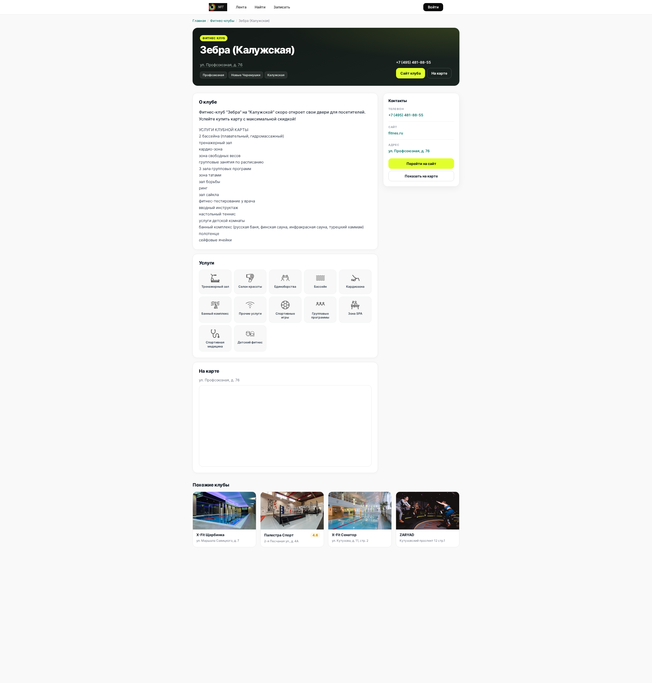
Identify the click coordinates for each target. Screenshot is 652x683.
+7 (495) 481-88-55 (413, 62)
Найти (260, 7)
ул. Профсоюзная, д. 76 (221, 64)
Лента (241, 7)
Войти (433, 7)
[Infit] (218, 7)
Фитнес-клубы (222, 21)
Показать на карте (421, 176)
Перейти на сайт (421, 163)
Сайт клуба (410, 73)
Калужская (275, 75)
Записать (282, 7)
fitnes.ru (395, 133)
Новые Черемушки (245, 75)
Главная (199, 21)
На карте (439, 73)
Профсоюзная (213, 75)
